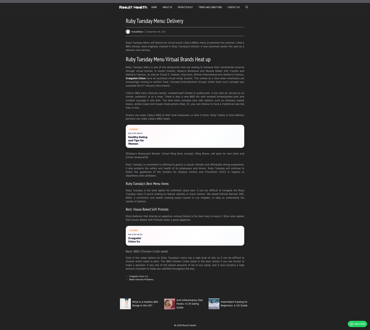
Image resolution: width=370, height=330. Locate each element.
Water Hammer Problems (141, 279)
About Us (167, 7)
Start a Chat (360, 324)
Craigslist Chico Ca (134, 240)
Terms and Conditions (210, 7)
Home (154, 7)
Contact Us (234, 7)
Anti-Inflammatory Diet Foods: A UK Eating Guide (189, 304)
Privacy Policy (185, 7)
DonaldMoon (137, 31)
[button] (247, 7)
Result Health (133, 7)
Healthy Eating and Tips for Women (137, 140)
